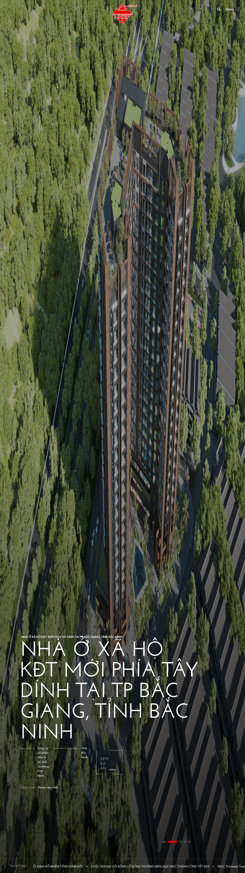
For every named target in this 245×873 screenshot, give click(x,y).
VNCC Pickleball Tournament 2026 (180, 866)
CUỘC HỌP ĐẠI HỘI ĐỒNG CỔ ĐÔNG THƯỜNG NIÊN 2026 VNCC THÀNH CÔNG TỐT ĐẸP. (90, 866)
